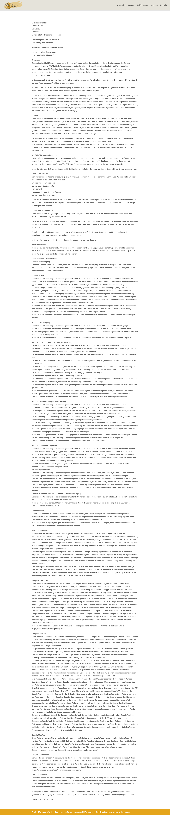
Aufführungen (142, 5)
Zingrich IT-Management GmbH (88, 812)
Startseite (121, 5)
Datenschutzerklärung (111, 812)
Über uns (154, 5)
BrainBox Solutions (45, 799)
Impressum (125, 812)
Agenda (131, 5)
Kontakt (163, 5)
